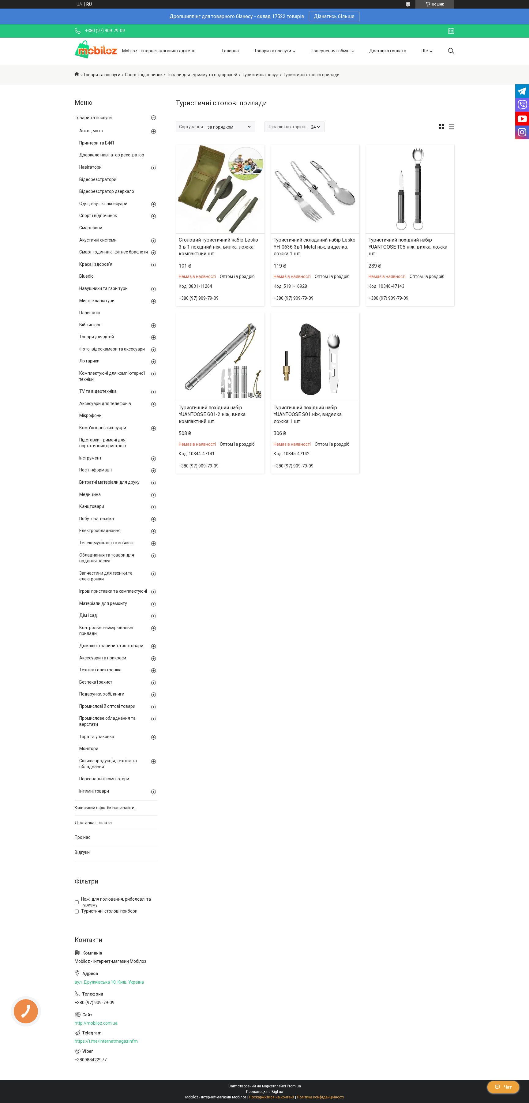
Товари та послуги (272, 50)
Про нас (82, 837)
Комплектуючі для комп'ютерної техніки (112, 376)
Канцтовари (91, 506)
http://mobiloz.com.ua (96, 1023)
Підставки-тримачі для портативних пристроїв (102, 442)
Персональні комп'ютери (104, 778)
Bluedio (86, 276)
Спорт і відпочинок (144, 74)
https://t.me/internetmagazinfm (106, 1041)
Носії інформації (95, 469)
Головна (230, 50)
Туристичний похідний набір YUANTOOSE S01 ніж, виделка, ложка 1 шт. (308, 414)
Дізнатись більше (334, 16)
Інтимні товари (94, 791)
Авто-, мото (91, 130)
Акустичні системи (98, 240)
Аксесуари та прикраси (102, 657)
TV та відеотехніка (98, 391)
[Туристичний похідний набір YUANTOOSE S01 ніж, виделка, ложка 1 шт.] (315, 356)
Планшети (89, 312)
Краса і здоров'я (95, 264)
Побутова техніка (96, 518)
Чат (508, 1087)
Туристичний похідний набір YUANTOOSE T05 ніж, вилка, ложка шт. (408, 247)
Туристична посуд (260, 74)
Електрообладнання (100, 530)
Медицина (90, 494)
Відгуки (82, 852)
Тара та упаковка (96, 736)
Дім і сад (88, 615)
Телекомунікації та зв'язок (106, 542)
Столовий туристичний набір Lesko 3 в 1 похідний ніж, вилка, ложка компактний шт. (218, 247)
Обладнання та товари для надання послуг (106, 558)
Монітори (88, 748)
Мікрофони (90, 415)
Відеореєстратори (97, 179)
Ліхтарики (89, 360)
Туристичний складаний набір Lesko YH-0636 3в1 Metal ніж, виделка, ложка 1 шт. (314, 247)
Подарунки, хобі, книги (101, 694)
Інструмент (90, 458)
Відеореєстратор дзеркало (106, 191)
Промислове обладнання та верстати (107, 721)
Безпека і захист (95, 682)
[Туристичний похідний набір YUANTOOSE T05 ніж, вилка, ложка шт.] (410, 188)
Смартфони (90, 227)
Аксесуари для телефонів (105, 403)
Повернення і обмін (330, 50)
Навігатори (90, 167)
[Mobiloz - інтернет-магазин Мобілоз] (96, 51)
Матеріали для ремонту (103, 603)
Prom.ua (294, 1086)
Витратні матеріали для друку (109, 482)
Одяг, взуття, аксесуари (103, 203)
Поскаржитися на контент (271, 1097)
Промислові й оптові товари (107, 706)
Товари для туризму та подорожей (202, 74)
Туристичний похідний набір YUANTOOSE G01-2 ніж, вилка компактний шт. (212, 414)
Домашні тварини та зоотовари (111, 645)
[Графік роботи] (451, 31)
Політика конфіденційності (320, 1097)
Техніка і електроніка (100, 669)
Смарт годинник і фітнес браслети (113, 251)
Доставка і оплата (387, 50)
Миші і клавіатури (96, 300)
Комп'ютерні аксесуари (102, 427)
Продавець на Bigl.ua (264, 1092)
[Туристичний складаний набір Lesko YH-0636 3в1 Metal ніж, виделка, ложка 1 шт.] (315, 188)
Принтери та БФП (96, 143)
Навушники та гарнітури (103, 288)
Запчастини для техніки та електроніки (106, 576)
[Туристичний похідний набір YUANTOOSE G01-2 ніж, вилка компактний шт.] (220, 356)
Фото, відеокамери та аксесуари (112, 349)
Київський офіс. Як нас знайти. (105, 807)
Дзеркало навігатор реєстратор (111, 154)
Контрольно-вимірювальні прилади (106, 630)
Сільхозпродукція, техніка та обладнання (108, 763)
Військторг (90, 324)
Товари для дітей (96, 336)
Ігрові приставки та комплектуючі (113, 591)
